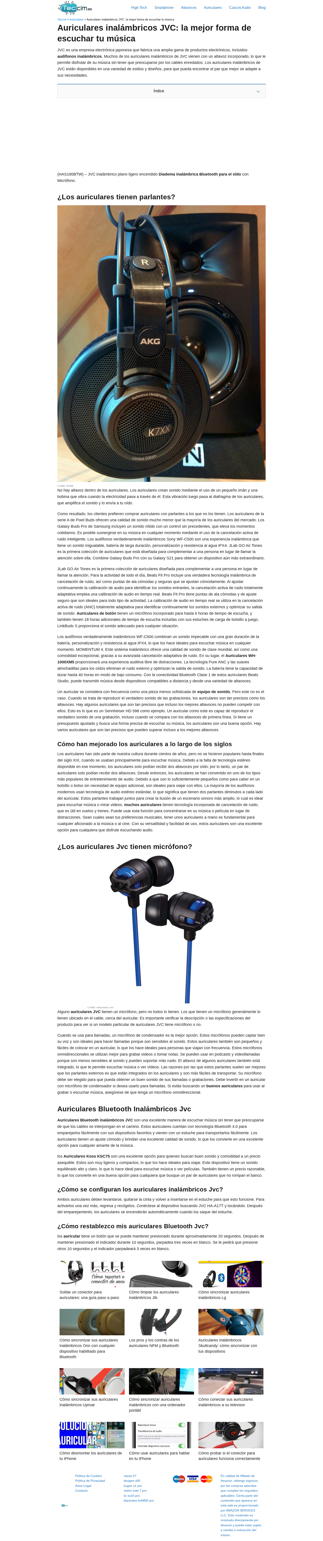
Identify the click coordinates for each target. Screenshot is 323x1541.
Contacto (81, 1490)
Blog (262, 7)
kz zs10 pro (132, 1495)
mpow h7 (130, 1476)
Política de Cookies (88, 1476)
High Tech (139, 7)
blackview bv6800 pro (139, 1500)
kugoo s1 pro (133, 1485)
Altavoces (188, 7)
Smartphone (164, 7)
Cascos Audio (240, 7)
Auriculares (213, 7)
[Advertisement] (161, 136)
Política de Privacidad (90, 1480)
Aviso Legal (83, 1485)
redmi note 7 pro (135, 1490)
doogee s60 (132, 1480)
